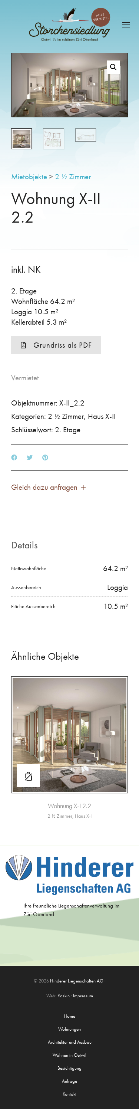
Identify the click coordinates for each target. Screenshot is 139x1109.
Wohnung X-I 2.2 (69, 805)
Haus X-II (102, 416)
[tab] (24, 545)
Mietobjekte (29, 176)
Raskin (63, 995)
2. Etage (67, 429)
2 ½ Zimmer (73, 176)
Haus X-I (83, 816)
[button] (113, 67)
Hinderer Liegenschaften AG (76, 981)
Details (24, 544)
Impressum (83, 995)
